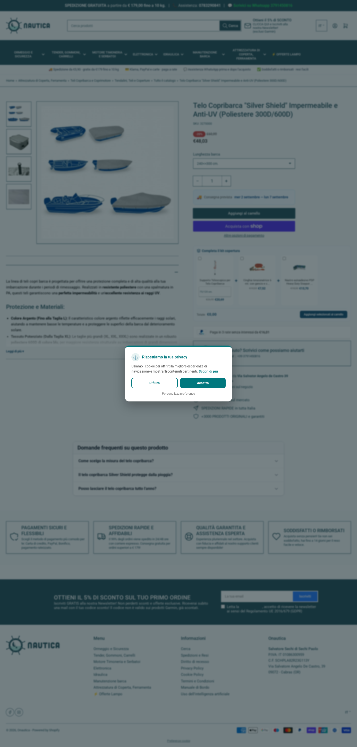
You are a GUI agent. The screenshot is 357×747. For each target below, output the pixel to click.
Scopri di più (208, 371)
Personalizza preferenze (178, 393)
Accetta (203, 383)
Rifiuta (154, 383)
